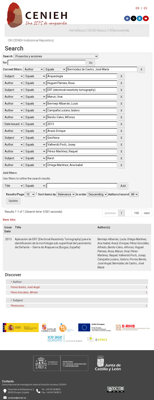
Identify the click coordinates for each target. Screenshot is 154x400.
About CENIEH (87, 30)
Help (127, 30)
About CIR (105, 30)
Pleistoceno (17, 305)
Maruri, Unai (122, 251)
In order (81, 194)
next (147, 213)
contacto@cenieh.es (17, 398)
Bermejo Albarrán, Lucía (111, 239)
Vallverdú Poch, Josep (132, 255)
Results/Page (15, 194)
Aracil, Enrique (120, 243)
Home (73, 30)
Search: (8, 56)
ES (145, 8)
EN (137, 8)
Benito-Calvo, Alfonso (121, 247)
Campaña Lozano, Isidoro (113, 259)
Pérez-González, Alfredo (24, 292)
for (5, 62)
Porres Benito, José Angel (25, 287)
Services (117, 30)
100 (136, 213)
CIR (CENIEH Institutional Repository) (31, 40)
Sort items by (47, 194)
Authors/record (118, 194)
